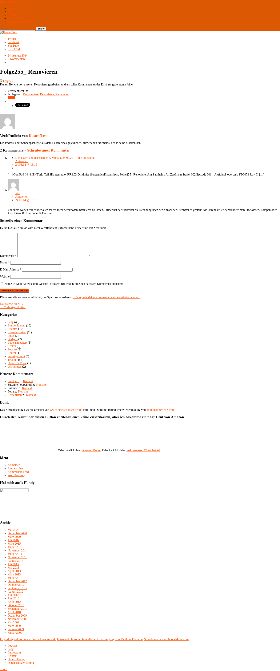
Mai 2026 (13, 529)
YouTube (13, 45)
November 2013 (17, 557)
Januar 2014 (15, 553)
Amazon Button (91, 450)
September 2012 (17, 588)
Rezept (12, 352)
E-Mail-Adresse (10, 269)
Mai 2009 (13, 622)
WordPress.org (16, 475)
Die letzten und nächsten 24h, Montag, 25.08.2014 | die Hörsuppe (54, 157)
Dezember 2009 (17, 615)
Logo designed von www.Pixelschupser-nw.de (28, 639)
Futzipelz (13, 381)
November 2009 (17, 619)
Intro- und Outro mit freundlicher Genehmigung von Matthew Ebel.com (100, 639)
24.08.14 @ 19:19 (26, 200)
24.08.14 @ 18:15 (26, 164)
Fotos (11, 335)
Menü (11, 1)
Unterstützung (16, 18)
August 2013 (15, 560)
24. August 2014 (18, 55)
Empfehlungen (16, 325)
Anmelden (14, 465)
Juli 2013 (13, 564)
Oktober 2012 (16, 584)
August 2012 (15, 591)
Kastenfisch (38, 136)
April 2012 (14, 601)
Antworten (21, 161)
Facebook (13, 42)
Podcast (12, 8)
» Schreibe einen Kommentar (47, 150)
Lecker (12, 346)
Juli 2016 (13, 540)
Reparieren (62, 94)
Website (5, 276)
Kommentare (30, 94)
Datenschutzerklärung (21, 21)
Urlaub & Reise (17, 363)
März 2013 (14, 574)
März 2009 (14, 625)
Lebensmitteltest (17, 342)
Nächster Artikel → (11, 303)
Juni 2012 (13, 598)
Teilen (11, 97)
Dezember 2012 (17, 581)
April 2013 (14, 571)
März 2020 (14, 536)
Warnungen (15, 366)
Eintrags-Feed (16, 468)
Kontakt (12, 15)
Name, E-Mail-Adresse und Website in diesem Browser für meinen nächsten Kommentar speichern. (64, 283)
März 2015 (14, 543)
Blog (11, 11)
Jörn (17, 193)
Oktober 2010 (16, 605)
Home (3, 1)
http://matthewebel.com (160, 409)
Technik (12, 359)
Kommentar (8, 255)
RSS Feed (14, 49)
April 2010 (14, 612)
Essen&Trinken (17, 332)
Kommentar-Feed (18, 471)
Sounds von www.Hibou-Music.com (166, 639)
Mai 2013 (13, 567)
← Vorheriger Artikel (13, 307)
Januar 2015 (15, 547)
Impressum (14, 652)
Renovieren (47, 94)
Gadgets (13, 339)
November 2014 (17, 550)
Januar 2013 (15, 577)
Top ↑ (3, 669)
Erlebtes (12, 328)
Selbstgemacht (16, 356)
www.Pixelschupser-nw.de (66, 409)
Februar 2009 (16, 629)
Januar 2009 (15, 632)
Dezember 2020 (17, 533)
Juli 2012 (13, 595)
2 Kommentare (17, 59)
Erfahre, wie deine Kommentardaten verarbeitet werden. (106, 297)
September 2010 (17, 608)
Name (5, 262)
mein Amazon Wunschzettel (143, 450)
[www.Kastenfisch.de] (14, 491)
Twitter (12, 38)
